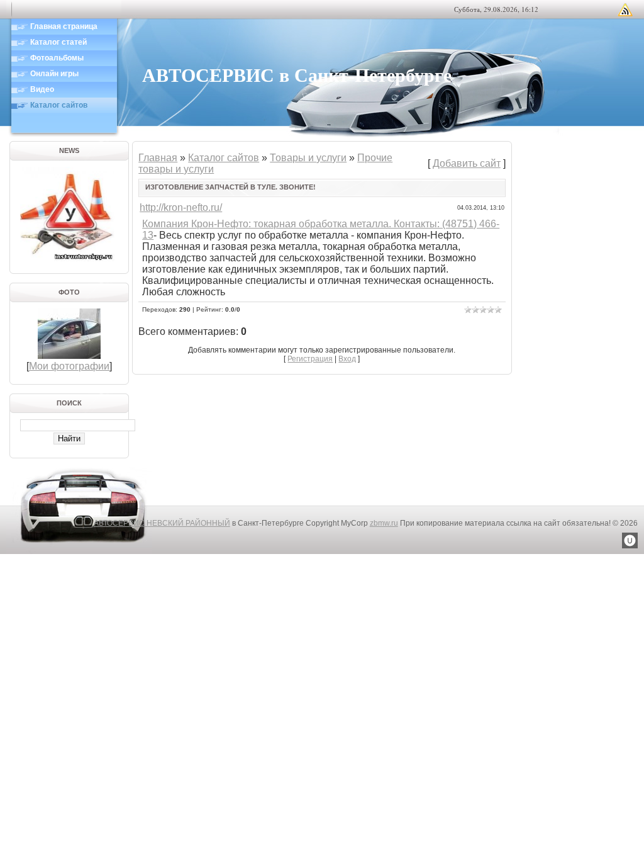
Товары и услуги (308, 157)
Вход (347, 358)
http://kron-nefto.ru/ (181, 207)
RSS (625, 9)
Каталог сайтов (223, 157)
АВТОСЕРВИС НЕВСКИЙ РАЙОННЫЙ (162, 523)
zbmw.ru (384, 523)
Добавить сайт (467, 163)
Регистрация (310, 358)
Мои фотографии (69, 366)
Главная (157, 157)
